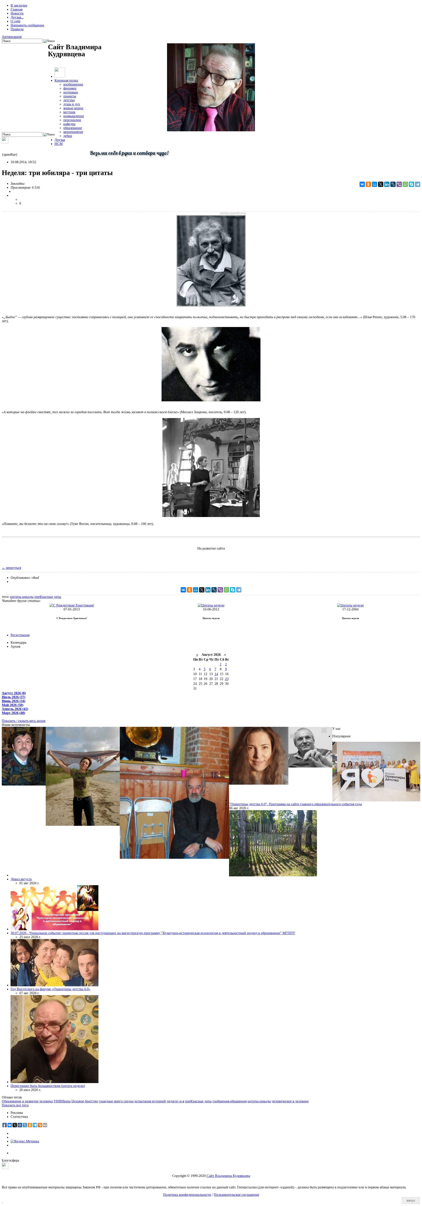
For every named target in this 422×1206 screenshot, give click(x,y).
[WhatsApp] (405, 184)
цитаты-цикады (22, 597)
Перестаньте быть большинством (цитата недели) (48, 1086)
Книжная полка (66, 80)
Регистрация (20, 635)
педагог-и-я (175, 1101)
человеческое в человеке (290, 1101)
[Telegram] (417, 184)
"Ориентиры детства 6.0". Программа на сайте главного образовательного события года (295, 804)
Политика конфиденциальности (187, 1195)
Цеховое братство (84, 1101)
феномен (69, 88)
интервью (70, 92)
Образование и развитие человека (27, 1101)
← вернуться (11, 568)
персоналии (72, 120)
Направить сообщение (27, 25)
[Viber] (399, 184)
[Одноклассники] (368, 184)
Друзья (60, 140)
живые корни (73, 108)
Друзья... (17, 17)
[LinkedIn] (386, 184)
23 (227, 679)
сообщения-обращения (230, 1101)
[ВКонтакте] (362, 184)
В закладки (19, 5)
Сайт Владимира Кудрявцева (228, 1176)
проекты (69, 96)
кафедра (69, 124)
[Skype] (411, 184)
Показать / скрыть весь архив (23, 721)
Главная (16, 9)
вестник (69, 112)
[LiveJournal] (393, 184)
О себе (15, 21)
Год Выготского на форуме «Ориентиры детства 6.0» (50, 989)
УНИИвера (62, 1101)
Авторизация (12, 36)
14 (216, 674)
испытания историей (150, 1101)
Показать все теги (15, 1105)
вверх (411, 1200)
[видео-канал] (5, 142)
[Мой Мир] (374, 184)
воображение (73, 84)
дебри (67, 136)
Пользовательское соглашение (236, 1195)
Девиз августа (21, 879)
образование (72, 128)
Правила (17, 29)
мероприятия (73, 132)
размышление (73, 116)
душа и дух (71, 104)
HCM (59, 144)
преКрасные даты (48, 597)
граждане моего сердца (116, 1101)
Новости (17, 13)
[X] (380, 184)
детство (69, 100)
